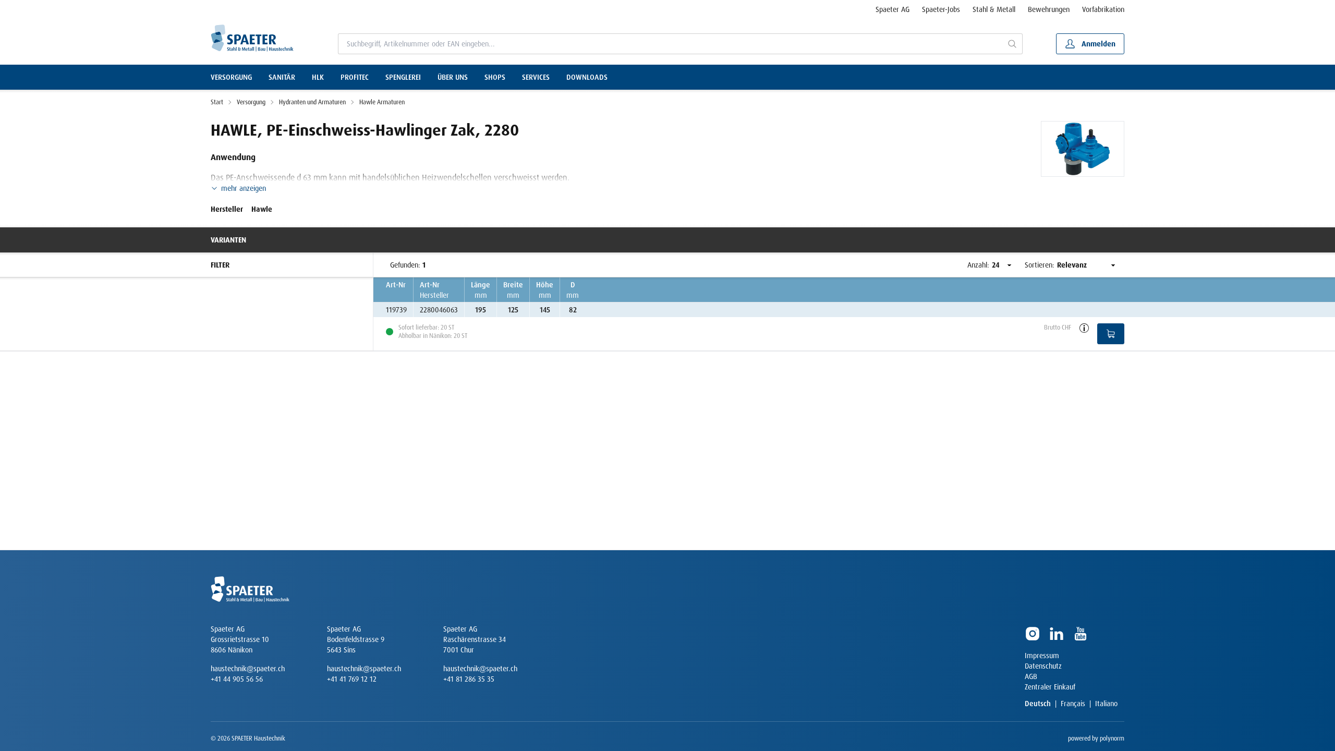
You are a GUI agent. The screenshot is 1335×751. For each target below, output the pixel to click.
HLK (318, 77)
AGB (1031, 676)
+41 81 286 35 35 (468, 679)
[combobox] (670, 43)
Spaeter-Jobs (941, 9)
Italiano (1106, 703)
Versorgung (231, 77)
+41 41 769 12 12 (352, 679)
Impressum (1042, 655)
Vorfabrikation (1103, 9)
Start (217, 102)
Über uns (453, 77)
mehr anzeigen (243, 188)
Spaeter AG (892, 9)
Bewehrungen (1049, 9)
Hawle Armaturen (382, 102)
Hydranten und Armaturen (312, 102)
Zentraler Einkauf (1050, 687)
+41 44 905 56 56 (237, 679)
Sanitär (282, 77)
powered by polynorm (1096, 738)
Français (1073, 703)
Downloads (587, 77)
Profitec (355, 77)
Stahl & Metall (994, 9)
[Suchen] (1012, 43)
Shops (494, 77)
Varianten (228, 240)
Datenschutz (1043, 666)
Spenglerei (403, 77)
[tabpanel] (1082, 149)
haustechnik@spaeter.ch (248, 668)
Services (536, 77)
